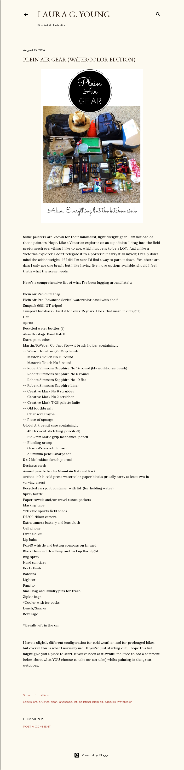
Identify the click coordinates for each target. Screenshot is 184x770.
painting (85, 702)
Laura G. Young (73, 14)
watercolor (124, 702)
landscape (65, 702)
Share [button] (27, 695)
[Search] (158, 13)
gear (54, 702)
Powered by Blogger (96, 755)
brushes (44, 702)
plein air (97, 702)
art (35, 702)
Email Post (42, 695)
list (75, 702)
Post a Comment (37, 726)
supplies (110, 702)
